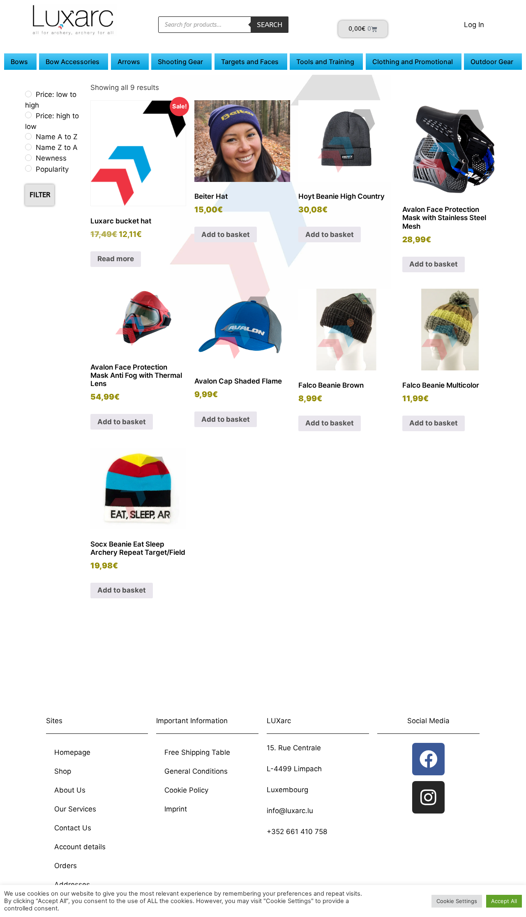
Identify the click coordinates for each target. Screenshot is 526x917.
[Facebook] (428, 759)
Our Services (75, 809)
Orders (65, 866)
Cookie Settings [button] (456, 901)
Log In (474, 25)
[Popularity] (28, 168)
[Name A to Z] (28, 136)
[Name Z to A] (28, 147)
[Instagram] (428, 797)
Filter (40, 195)
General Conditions (196, 771)
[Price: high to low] (28, 115)
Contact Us (72, 828)
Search (269, 25)
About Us (69, 790)
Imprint (175, 809)
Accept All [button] (504, 901)
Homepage (72, 752)
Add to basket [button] (225, 234)
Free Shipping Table (197, 752)
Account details (80, 847)
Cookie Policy (186, 790)
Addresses (72, 884)
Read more (115, 259)
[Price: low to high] (28, 94)
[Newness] (28, 157)
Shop (62, 771)
